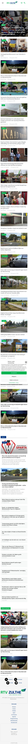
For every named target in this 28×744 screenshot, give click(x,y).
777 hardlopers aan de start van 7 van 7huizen (13, 539)
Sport (14, 712)
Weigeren (14, 376)
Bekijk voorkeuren (14, 380)
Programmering (14, 718)
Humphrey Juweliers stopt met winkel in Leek (14, 228)
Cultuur (14, 708)
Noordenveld (14, 722)
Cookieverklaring (12, 382)
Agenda (14, 716)
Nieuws (14, 706)
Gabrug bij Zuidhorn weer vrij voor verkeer (13, 334)
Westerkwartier (14, 720)
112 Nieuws (14, 714)
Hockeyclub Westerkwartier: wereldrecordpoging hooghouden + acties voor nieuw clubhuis (14, 485)
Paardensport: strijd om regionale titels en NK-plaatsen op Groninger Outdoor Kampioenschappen (14, 588)
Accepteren (14, 372)
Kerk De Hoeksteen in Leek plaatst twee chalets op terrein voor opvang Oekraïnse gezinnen (12, 120)
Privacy (17, 382)
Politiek (14, 710)
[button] (26, 362)
